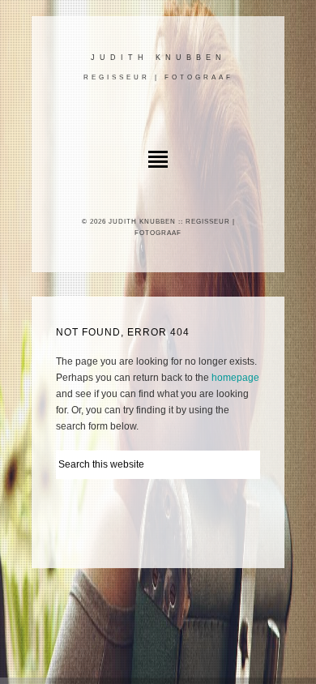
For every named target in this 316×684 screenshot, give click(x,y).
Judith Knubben (158, 57)
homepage (235, 377)
